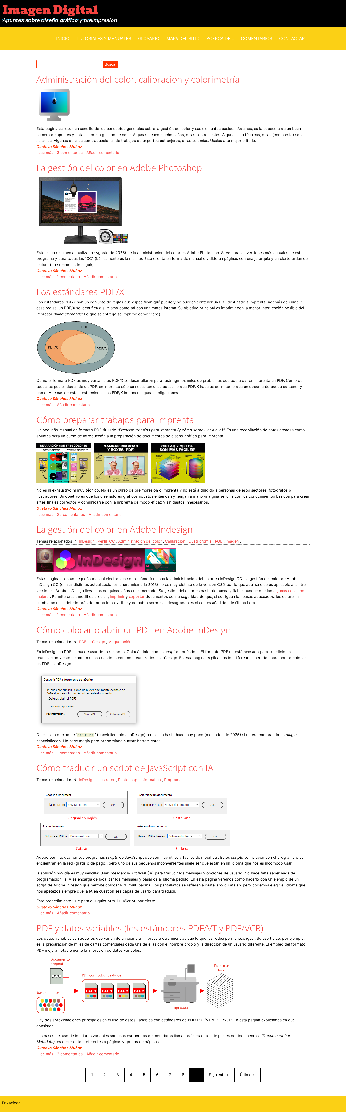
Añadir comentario (102, 152)
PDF (82, 641)
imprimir (117, 596)
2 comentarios (70, 1054)
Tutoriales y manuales (103, 38)
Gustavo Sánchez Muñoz (59, 146)
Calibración (175, 541)
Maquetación (119, 641)
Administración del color (140, 541)
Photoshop (127, 779)
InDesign (86, 541)
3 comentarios (70, 152)
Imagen (232, 541)
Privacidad (11, 1102)
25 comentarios (71, 514)
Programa (172, 779)
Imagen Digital (50, 10)
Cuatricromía (200, 541)
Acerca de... (220, 38)
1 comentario (68, 276)
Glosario (148, 38)
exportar (137, 596)
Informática (151, 779)
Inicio (62, 38)
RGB (218, 541)
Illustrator (106, 779)
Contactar (292, 38)
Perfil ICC (106, 541)
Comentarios (256, 38)
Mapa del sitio (183, 38)
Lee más (45, 152)
